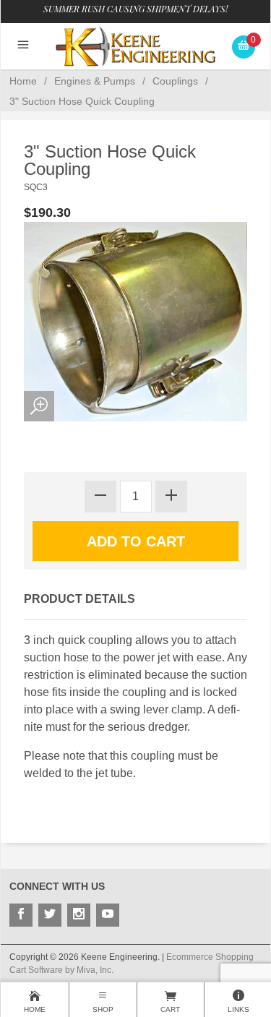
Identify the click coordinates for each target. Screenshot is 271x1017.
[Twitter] (49, 915)
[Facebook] (21, 915)
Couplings (175, 81)
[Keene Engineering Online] (135, 46)
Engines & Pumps (94, 81)
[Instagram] (78, 915)
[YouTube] (107, 915)
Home (23, 81)
